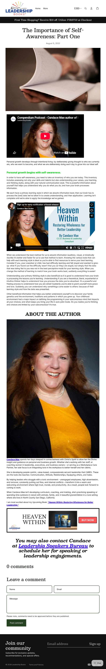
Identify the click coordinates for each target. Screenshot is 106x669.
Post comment (16, 623)
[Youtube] (89, 664)
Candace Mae (13, 459)
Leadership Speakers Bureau (53, 545)
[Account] (91, 8)
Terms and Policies (36, 665)
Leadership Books (19, 664)
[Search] (86, 8)
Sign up (94, 644)
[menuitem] (45, 8)
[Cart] (97, 8)
